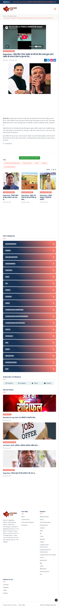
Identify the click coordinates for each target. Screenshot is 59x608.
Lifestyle (42, 528)
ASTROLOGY (7, 414)
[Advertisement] (29, 106)
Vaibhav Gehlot (27, 163)
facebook (10, 383)
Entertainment (44, 525)
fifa (41, 574)
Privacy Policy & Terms (10, 605)
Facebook (5, 584)
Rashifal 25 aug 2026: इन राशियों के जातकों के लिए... (19, 417)
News (41, 530)
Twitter (5, 590)
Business (42, 539)
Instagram (6, 587)
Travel (41, 536)
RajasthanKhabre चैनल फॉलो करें (29, 158)
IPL (40, 533)
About (23, 516)
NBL (41, 563)
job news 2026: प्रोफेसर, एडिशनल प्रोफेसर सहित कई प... (21, 445)
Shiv (7, 60)
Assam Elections (44, 571)
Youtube (5, 593)
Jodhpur (44, 163)
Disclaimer (24, 525)
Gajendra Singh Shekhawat (12, 163)
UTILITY (42, 557)
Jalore (36, 163)
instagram (23, 383)
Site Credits (21, 605)
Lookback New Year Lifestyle (48, 555)
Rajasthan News (12, 16)
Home (4, 16)
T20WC (42, 542)
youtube (48, 383)
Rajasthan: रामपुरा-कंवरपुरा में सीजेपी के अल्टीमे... (46, 197)
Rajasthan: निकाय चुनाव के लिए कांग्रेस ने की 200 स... (10, 197)
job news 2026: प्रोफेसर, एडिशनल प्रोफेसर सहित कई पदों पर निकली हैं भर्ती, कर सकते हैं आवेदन (35, 2)
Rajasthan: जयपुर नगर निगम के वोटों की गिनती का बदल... (28, 197)
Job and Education (9, 442)
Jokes (41, 566)
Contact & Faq (25, 519)
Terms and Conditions (27, 522)
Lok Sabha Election (9, 167)
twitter (36, 383)
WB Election (43, 569)
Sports (41, 519)
